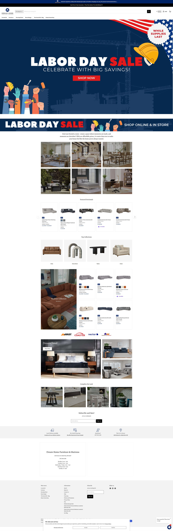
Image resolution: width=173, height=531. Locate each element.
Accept (85, 527)
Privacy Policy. (108, 524)
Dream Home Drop (50, 17)
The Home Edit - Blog (39, 17)
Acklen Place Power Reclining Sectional (48, 220)
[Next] (134, 217)
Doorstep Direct (19, 17)
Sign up (99, 421)
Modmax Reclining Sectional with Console (122, 318)
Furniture (11, 17)
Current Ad (4, 17)
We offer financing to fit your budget (75, 435)
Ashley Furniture (45, 222)
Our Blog (66, 513)
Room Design (28, 17)
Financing (66, 496)
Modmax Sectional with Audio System (86, 321)
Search (65, 488)
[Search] (149, 11)
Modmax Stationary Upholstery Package (105, 287)
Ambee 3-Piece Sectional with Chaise (85, 220)
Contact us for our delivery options (52, 435)
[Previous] (38, 217)
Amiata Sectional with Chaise (104, 220)
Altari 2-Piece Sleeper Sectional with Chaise (68, 223)
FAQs (65, 494)
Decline (113, 527)
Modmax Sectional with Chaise (86, 289)
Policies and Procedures (69, 498)
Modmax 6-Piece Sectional (122, 289)
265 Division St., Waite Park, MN (121, 435)
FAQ (65, 502)
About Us (66, 490)
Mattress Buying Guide (68, 504)
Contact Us (66, 492)
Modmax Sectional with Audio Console (104, 318)
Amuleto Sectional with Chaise (123, 220)
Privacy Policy (67, 500)
